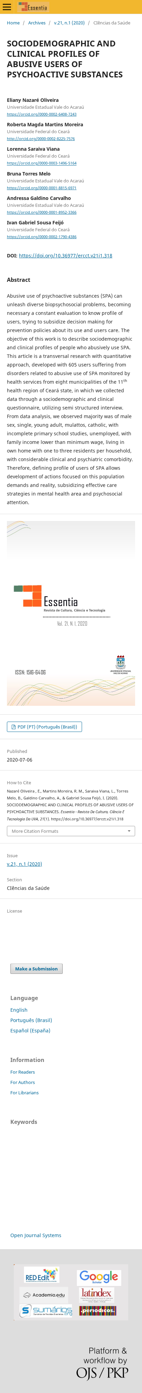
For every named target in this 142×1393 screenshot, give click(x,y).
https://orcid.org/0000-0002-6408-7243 (42, 114)
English (19, 1010)
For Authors (22, 1082)
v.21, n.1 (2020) (69, 23)
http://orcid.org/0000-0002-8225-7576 (41, 138)
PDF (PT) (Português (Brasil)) (47, 727)
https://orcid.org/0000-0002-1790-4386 (42, 236)
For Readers (22, 1072)
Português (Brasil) (31, 1020)
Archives (36, 23)
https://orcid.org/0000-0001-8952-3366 (42, 212)
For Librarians (24, 1092)
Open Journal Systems (35, 1235)
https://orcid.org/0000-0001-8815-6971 (42, 187)
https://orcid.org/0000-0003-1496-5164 (42, 163)
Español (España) (30, 1030)
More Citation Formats (35, 831)
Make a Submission (36, 969)
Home (13, 23)
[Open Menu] (7, 7)
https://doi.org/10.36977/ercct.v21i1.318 (65, 255)
